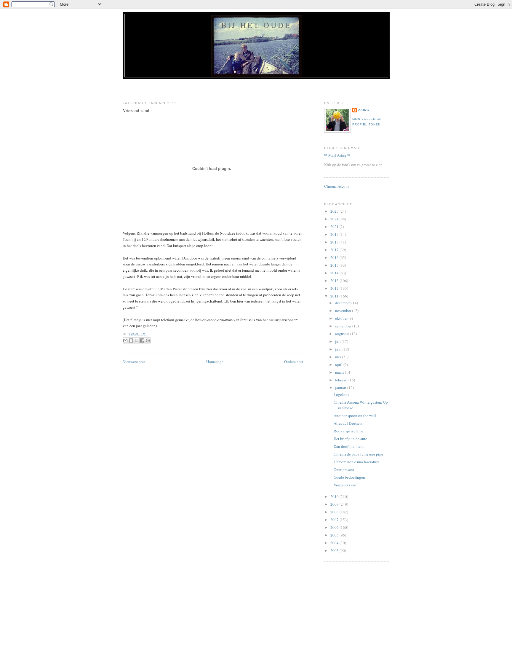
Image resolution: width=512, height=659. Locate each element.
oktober (341, 318)
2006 (335, 527)
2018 (335, 242)
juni (339, 349)
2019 (335, 234)
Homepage (214, 361)
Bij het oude (256, 25)
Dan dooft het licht (349, 446)
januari (341, 387)
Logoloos (341, 394)
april (339, 364)
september (343, 326)
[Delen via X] (137, 340)
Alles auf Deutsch (348, 423)
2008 (335, 512)
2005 (335, 535)
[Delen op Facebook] (142, 340)
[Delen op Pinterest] (148, 340)
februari (341, 380)
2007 (335, 519)
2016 (335, 257)
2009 (335, 504)
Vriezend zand (136, 110)
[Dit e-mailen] (125, 340)
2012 (335, 288)
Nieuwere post (134, 361)
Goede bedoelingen (349, 477)
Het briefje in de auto (350, 438)
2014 (335, 273)
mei (338, 356)
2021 (335, 226)
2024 (335, 219)
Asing (363, 110)
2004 (335, 542)
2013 (335, 280)
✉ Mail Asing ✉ (337, 155)
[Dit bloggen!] (131, 340)
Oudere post (293, 361)
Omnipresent (344, 469)
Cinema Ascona (336, 186)
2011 (335, 296)
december (343, 302)
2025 (335, 211)
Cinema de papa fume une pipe (358, 454)
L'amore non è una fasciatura (356, 461)
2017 (335, 249)
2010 (335, 496)
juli (338, 341)
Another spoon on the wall (355, 415)
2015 (335, 265)
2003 (335, 550)
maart (340, 372)
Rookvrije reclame (348, 431)
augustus (342, 333)
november (343, 310)
